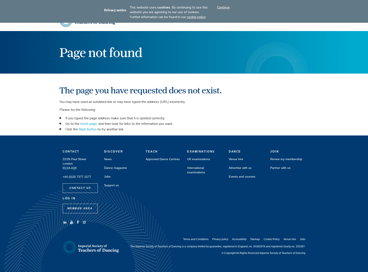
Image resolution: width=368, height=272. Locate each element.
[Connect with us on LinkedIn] (65, 222)
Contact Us (80, 188)
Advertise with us (240, 167)
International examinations (196, 170)
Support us (111, 185)
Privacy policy (220, 239)
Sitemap (255, 239)
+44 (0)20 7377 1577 (77, 176)
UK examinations (198, 159)
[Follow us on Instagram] (84, 222)
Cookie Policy (272, 239)
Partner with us (280, 167)
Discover (113, 151)
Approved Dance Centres (163, 159)
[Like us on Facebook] (78, 222)
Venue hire (236, 159)
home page (88, 123)
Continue (223, 7)
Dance (235, 151)
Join (274, 151)
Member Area (80, 208)
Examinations (201, 151)
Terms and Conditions (195, 239)
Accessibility (239, 239)
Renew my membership (286, 159)
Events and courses (242, 176)
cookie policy (196, 17)
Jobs (107, 176)
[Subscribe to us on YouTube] (71, 222)
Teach (152, 151)
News (108, 159)
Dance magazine (115, 167)
